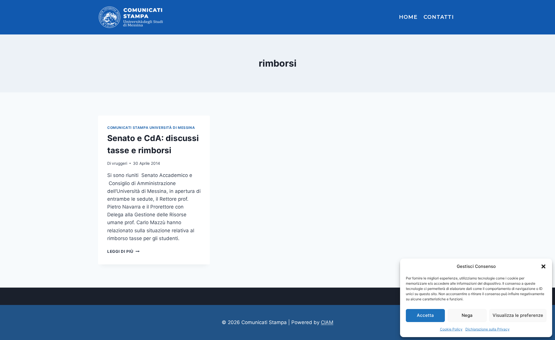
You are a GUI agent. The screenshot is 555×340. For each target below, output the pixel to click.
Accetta (425, 315)
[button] (543, 266)
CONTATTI (438, 17)
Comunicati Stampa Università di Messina (151, 127)
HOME (408, 17)
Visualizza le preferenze (518, 315)
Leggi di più (123, 251)
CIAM (327, 322)
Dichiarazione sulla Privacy (487, 329)
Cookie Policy (451, 329)
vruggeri (119, 163)
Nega (467, 315)
